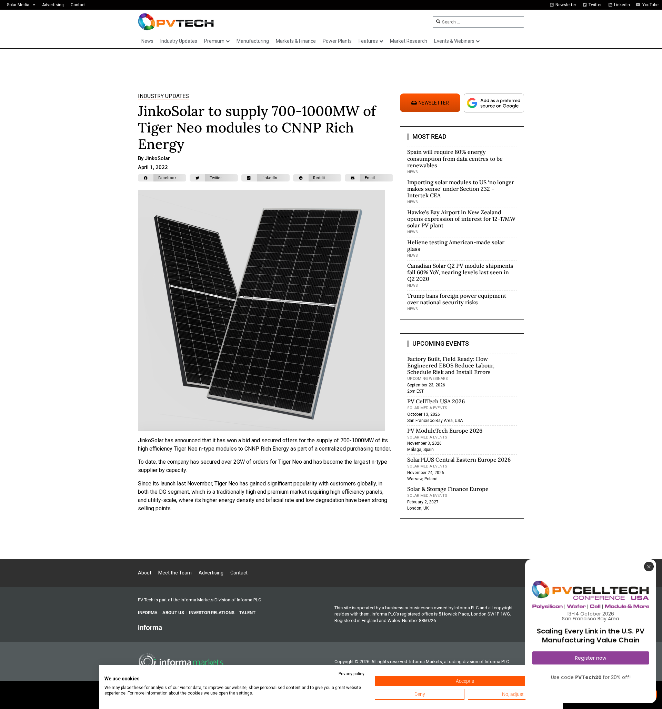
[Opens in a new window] (150, 627)
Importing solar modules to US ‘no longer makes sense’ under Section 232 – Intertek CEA (460, 189)
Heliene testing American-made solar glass (455, 245)
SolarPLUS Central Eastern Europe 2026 (459, 459)
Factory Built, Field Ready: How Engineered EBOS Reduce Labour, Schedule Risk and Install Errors (450, 365)
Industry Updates (163, 96)
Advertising (53, 4)
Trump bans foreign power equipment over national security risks (456, 299)
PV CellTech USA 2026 (436, 401)
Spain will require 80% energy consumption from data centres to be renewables (455, 158)
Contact (78, 4)
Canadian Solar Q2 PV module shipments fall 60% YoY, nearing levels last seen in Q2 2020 (460, 272)
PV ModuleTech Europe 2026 (444, 430)
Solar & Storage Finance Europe (448, 488)
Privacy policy (351, 673)
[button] (162, 177)
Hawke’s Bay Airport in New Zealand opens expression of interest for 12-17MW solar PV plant (461, 219)
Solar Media (18, 4)
